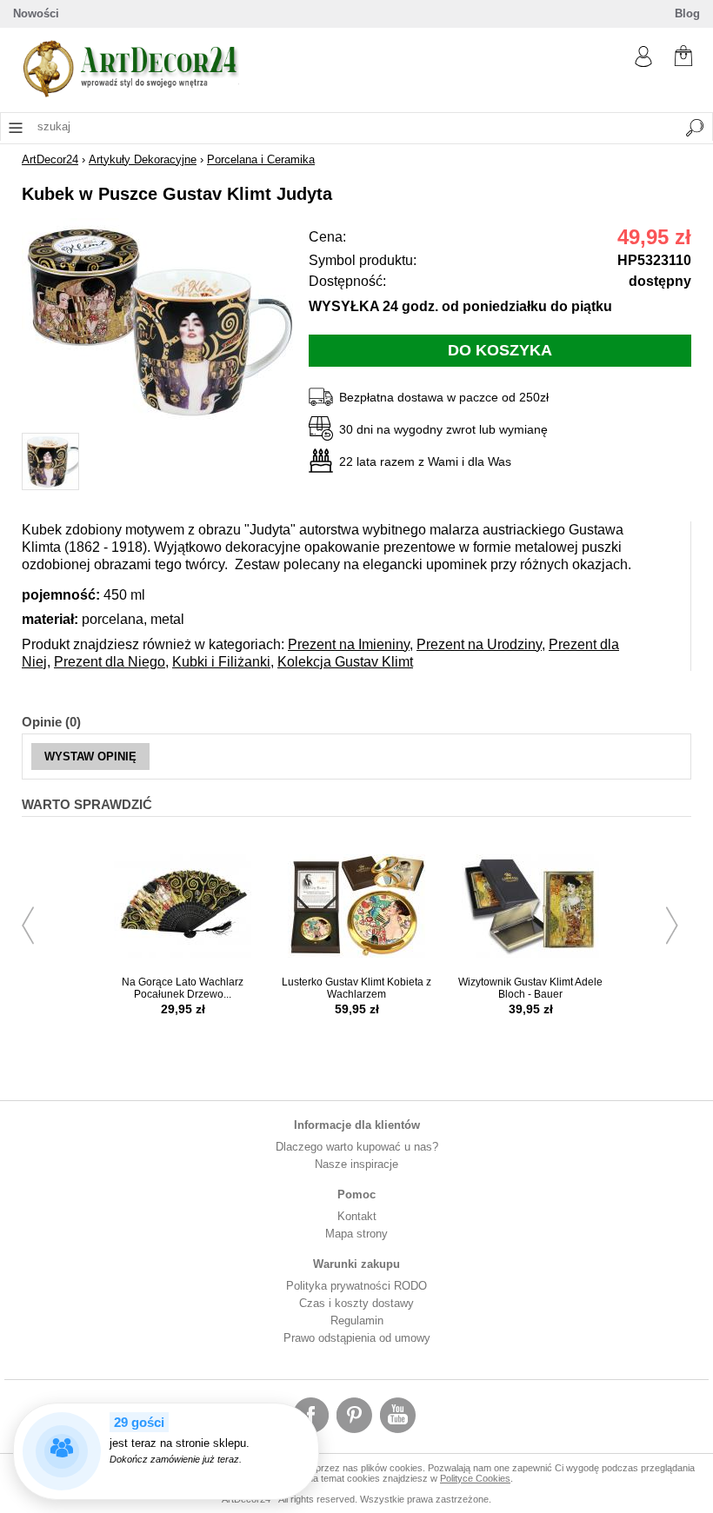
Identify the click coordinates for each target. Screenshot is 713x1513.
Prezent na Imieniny (349, 644)
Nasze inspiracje (356, 1164)
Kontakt (356, 1216)
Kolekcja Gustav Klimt (345, 661)
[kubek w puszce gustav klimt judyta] (161, 422)
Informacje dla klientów (357, 1124)
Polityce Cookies (475, 1478)
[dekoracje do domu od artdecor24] (130, 93)
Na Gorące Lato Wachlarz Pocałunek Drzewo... (182, 988)
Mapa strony (356, 1233)
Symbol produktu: (362, 260)
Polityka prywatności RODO (356, 1285)
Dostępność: (347, 281)
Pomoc (356, 1194)
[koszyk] (683, 58)
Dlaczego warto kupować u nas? (357, 1146)
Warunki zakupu (356, 1264)
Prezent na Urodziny (479, 644)
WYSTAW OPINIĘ (90, 756)
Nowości (36, 13)
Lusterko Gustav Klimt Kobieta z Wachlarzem (356, 988)
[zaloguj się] (643, 63)
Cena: (327, 236)
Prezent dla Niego (109, 661)
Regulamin (356, 1320)
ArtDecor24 (50, 159)
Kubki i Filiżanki (221, 661)
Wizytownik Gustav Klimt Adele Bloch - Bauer (530, 988)
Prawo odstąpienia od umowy (356, 1337)
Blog (687, 13)
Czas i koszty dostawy (356, 1303)
